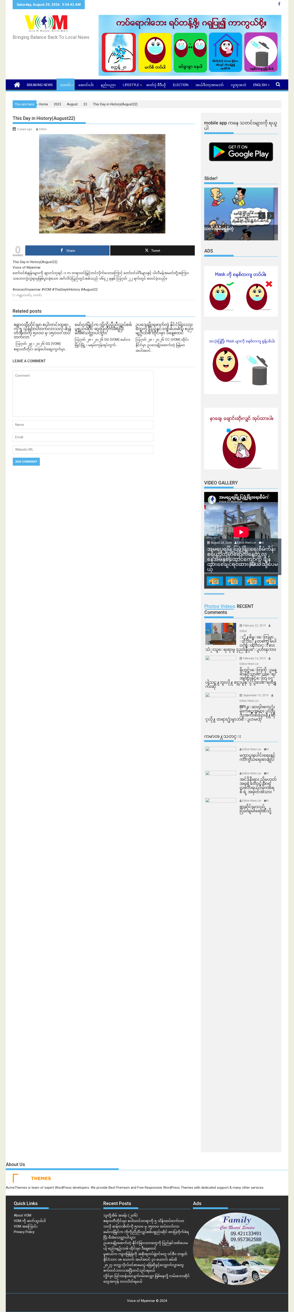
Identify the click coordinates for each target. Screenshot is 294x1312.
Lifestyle (131, 85)
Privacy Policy (24, 1232)
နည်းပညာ (108, 85)
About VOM (22, 1215)
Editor (43, 129)
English (260, 85)
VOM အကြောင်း (25, 1226)
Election (180, 85)
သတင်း (65, 85)
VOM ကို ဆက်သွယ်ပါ (30, 1221)
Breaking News (40, 85)
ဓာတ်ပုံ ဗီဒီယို (156, 85)
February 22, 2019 (254, 625)
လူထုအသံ (238, 85)
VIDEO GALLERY (221, 483)
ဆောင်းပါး (86, 85)
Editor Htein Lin (246, 542)
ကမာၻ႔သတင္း (222, 736)
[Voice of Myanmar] (17, 84)
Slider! (211, 178)
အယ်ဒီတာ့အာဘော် (209, 85)
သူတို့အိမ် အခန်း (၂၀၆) (120, 1215)
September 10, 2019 (256, 695)
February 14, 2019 (254, 658)
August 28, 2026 (221, 542)
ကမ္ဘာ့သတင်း (23, 295)
